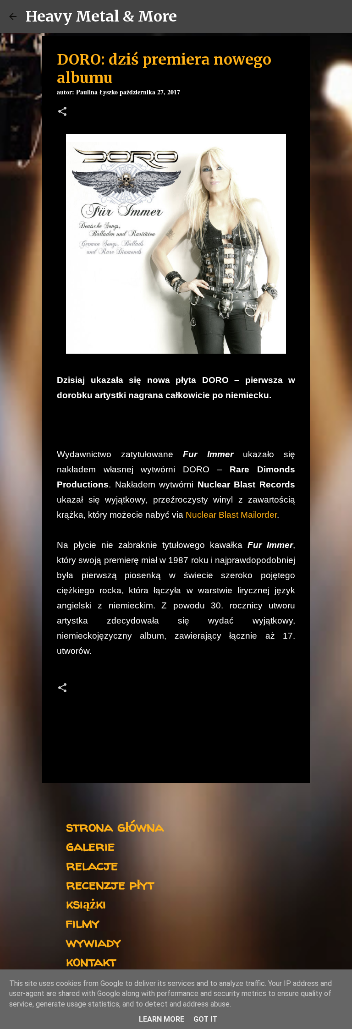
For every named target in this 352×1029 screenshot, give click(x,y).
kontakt (91, 961)
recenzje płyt (110, 884)
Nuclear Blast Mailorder (231, 515)
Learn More (161, 1019)
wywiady (93, 941)
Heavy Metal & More (101, 16)
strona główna (115, 826)
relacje (92, 864)
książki (86, 903)
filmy (82, 922)
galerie (90, 845)
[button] (62, 112)
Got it (205, 1019)
